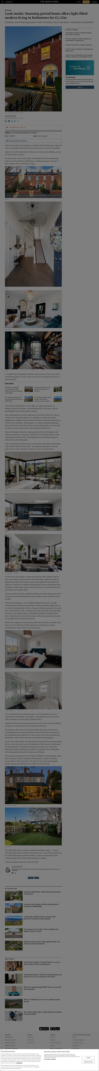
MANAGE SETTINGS (88, 1062)
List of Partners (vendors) (50, 1059)
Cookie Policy (19, 1063)
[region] (49, 1060)
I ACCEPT (88, 1057)
